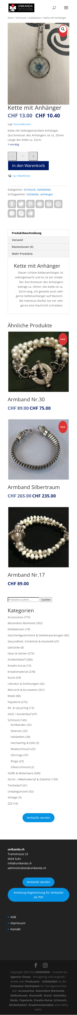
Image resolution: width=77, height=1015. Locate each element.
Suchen (46, 599)
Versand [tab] (17, 240)
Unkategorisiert (18, 791)
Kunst (11, 677)
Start (10, 17)
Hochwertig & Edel (23, 743)
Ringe (14, 761)
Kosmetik (35, 995)
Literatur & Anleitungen (23, 684)
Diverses (16, 731)
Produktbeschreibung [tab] (26, 233)
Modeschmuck (20, 749)
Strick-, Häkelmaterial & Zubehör (29, 779)
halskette (33, 194)
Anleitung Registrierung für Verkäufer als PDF (39, 895)
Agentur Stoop (20, 977)
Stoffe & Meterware (20, 773)
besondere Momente (50, 991)
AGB (13, 917)
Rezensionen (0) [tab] (22, 247)
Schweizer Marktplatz (25, 986)
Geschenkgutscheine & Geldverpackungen (36, 635)
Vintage (13, 797)
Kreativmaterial (18, 672)
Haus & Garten (17, 653)
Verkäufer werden (38, 817)
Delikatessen (16, 629)
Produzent (32, 981)
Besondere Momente (21, 623)
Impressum (17, 923)
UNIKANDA (42, 972)
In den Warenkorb (28, 165)
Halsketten (34, 17)
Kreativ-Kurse (17, 665)
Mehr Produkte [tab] (22, 254)
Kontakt (15, 929)
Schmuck (21, 17)
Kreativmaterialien (41, 1005)
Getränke (14, 647)
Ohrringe (17, 755)
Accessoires (15, 617)
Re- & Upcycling (18, 708)
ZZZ (10, 803)
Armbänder (18, 725)
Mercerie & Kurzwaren (23, 690)
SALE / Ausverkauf (19, 714)
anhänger (46, 194)
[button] (63, 29)
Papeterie (14, 702)
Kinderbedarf (16, 659)
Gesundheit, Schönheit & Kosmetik (31, 641)
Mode (11, 696)
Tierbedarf (15, 785)
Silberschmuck (20, 767)
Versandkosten (22, 124)
